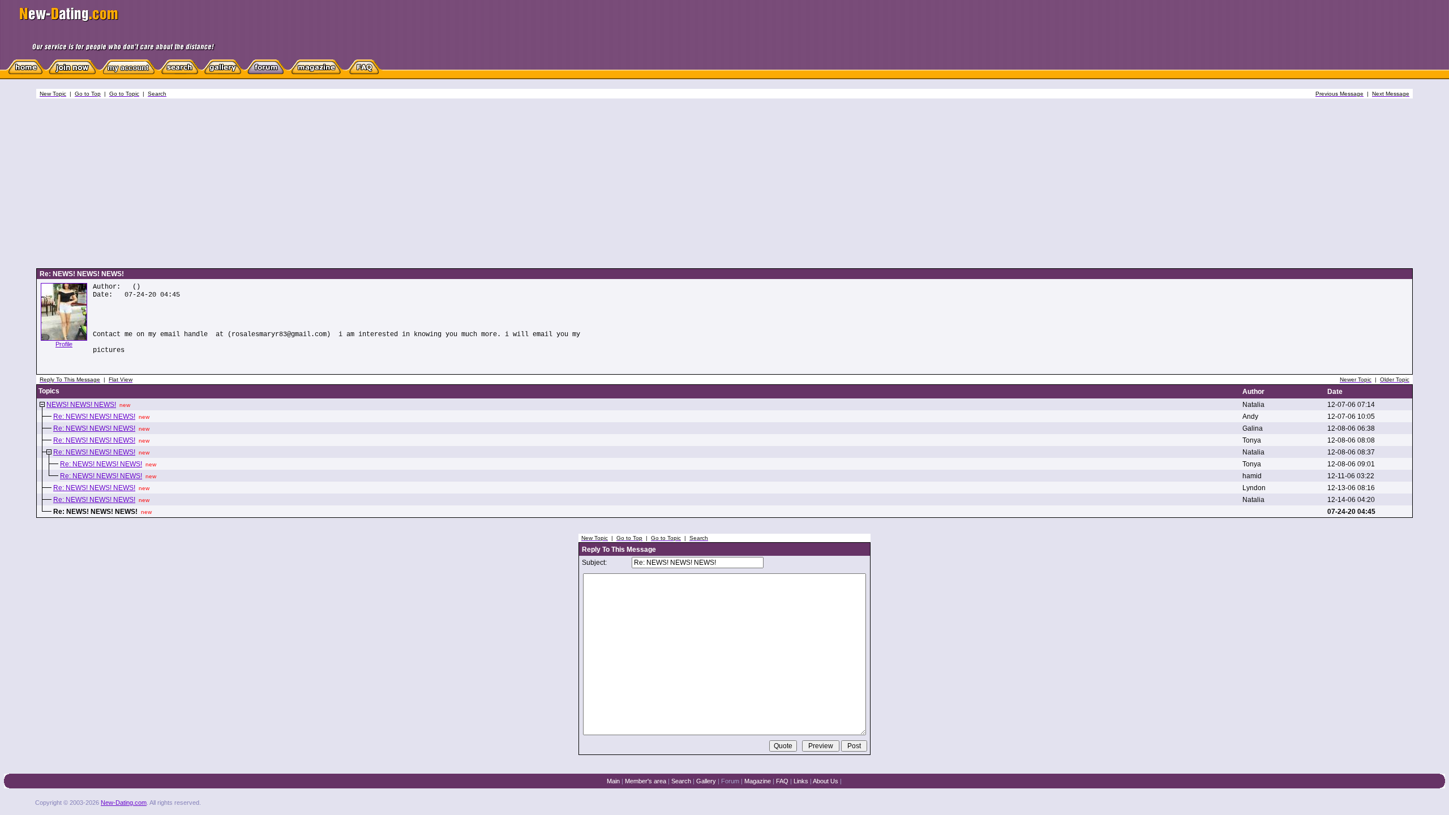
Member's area (645, 781)
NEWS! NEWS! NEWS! (81, 405)
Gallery (706, 781)
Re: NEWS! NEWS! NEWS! (94, 417)
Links (801, 781)
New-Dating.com (124, 802)
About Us (825, 781)
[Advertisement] (724, 183)
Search (681, 781)
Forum (730, 781)
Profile (63, 344)
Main (613, 781)
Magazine (757, 781)
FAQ (782, 781)
